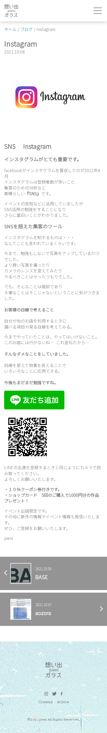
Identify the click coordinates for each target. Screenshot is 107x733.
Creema (45, 701)
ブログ (26, 29)
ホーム (10, 29)
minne (63, 701)
